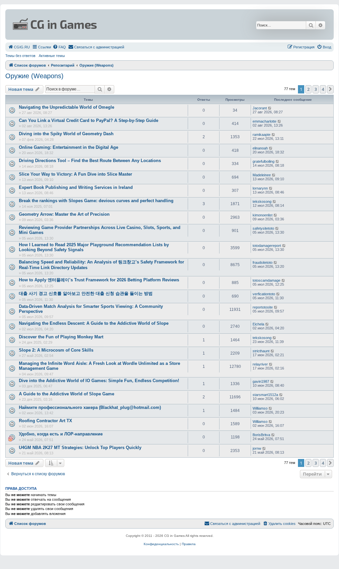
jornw (257, 448)
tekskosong (262, 201)
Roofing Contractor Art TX (45, 420)
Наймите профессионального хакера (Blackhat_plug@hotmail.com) (90, 407)
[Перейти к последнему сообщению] (270, 108)
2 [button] (308, 89)
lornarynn (260, 188)
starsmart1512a (265, 395)
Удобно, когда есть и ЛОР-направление (61, 433)
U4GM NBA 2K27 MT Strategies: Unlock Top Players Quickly (80, 447)
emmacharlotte (264, 121)
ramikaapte (261, 135)
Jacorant (260, 108)
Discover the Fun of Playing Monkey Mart (61, 336)
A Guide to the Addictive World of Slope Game (66, 393)
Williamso (260, 408)
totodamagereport (267, 246)
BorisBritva (261, 435)
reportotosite (263, 307)
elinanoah (260, 148)
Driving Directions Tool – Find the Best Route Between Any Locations (90, 160)
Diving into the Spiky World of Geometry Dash (66, 133)
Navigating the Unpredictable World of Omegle (66, 107)
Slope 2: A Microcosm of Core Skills (56, 350)
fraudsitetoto (262, 262)
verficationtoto (264, 294)
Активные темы (52, 56)
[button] (330, 89)
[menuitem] (19, 47)
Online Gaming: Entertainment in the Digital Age (68, 147)
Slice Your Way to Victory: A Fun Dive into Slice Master (75, 174)
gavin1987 (261, 381)
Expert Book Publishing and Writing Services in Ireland (76, 187)
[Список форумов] (114, 24)
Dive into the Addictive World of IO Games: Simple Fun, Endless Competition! (99, 380)
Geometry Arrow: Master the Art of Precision (64, 214)
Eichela (258, 324)
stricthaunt (261, 351)
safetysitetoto (263, 228)
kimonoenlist (262, 215)
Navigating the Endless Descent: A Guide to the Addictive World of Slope (94, 323)
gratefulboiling (263, 161)
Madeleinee (262, 175)
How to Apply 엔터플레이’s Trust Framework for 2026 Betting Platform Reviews (99, 279)
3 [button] (316, 89)
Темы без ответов (20, 56)
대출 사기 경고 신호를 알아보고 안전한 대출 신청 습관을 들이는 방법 (86, 293)
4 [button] (323, 89)
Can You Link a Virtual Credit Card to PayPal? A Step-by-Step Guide (88, 120)
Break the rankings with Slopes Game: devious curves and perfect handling (96, 200)
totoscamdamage (266, 280)
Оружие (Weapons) (34, 76)
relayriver (260, 364)
